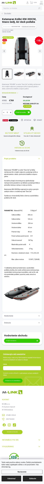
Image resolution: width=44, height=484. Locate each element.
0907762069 (10, 419)
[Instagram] (9, 424)
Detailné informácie (9, 93)
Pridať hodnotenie (11, 340)
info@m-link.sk (11, 415)
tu (9, 467)
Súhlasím (32, 479)
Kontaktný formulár (12, 432)
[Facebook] (4, 424)
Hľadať (39, 8)
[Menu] (41, 2)
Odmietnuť (11, 479)
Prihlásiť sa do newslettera (12, 380)
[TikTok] (14, 424)
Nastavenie (22, 472)
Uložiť (6, 120)
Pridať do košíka (21, 112)
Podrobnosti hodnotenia (28, 26)
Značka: (6, 31)
